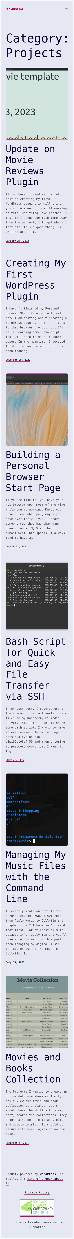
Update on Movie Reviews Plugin (30, 165)
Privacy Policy (37, 1192)
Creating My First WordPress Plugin (36, 280)
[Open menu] (66, 9)
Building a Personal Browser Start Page (33, 471)
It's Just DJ (14, 9)
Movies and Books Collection (33, 1068)
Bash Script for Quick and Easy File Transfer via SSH (36, 669)
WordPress (48, 1174)
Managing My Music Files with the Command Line (36, 876)
